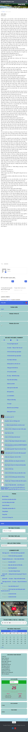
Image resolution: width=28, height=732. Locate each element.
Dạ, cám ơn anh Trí (9, 417)
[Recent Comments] (17, 340)
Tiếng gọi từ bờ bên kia (12, 367)
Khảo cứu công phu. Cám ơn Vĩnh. (13, 457)
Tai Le (3, 11)
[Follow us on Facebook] (24, 303)
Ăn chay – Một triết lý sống (13, 375)
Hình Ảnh (4, 489)
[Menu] (26, 1)
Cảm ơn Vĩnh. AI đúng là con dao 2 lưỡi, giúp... (16, 429)
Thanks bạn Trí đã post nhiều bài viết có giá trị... (16, 480)
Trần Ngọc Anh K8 (6, 581)
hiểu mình (6, 263)
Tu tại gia (9, 403)
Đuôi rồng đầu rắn (12, 568)
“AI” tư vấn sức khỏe (11, 371)
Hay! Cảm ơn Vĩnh (9, 433)
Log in (2, 309)
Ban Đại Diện (4, 487)
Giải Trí (23, 487)
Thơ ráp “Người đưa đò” (12, 343)
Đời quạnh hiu (10, 391)
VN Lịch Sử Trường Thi (7, 517)
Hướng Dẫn (10, 489)
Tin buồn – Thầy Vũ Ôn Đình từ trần (17, 578)
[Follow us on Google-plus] (26, 303)
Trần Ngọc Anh (5, 553)
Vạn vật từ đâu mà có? (13, 586)
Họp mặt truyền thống (21, 489)
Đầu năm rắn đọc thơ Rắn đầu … (16, 565)
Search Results (5, 505)
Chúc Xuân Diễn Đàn (19, 559)
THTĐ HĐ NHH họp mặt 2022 (14, 355)
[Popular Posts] (10, 340)
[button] (14, 256)
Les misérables (10, 395)
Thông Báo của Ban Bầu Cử (8, 508)
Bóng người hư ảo (11, 411)
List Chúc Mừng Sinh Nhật (8, 502)
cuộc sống (12, 487)
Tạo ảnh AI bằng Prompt (14, 571)
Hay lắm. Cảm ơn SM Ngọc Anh (12, 421)
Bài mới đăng (5, 496)
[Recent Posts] (4, 340)
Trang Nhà (4, 514)
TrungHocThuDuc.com (7, 1)
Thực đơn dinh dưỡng (12, 379)
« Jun (2, 647)
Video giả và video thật (12, 387)
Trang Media (5, 511)
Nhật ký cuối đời (11, 383)
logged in (9, 299)
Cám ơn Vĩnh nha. (9, 469)
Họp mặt (15, 489)
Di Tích (16, 487)
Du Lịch (20, 487)
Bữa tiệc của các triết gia (12, 407)
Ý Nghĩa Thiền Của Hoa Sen (20, 287)
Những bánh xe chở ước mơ (13, 363)
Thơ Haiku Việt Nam (12, 359)
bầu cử (8, 487)
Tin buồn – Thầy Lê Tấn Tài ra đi (14, 347)
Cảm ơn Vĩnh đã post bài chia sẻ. (12, 437)
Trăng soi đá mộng (11, 399)
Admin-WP (4, 574)
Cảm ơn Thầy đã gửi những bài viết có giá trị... (15, 441)
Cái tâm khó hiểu (12, 593)
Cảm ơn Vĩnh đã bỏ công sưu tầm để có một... (15, 473)
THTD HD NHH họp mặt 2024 (14, 351)
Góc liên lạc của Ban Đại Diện (9, 499)
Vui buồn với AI (11, 562)
